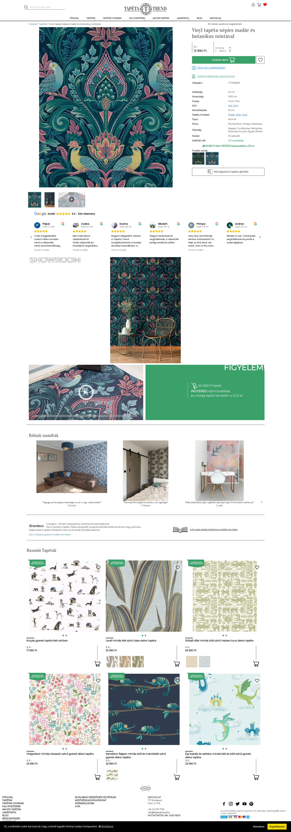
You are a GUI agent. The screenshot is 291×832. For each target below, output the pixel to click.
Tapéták (43, 24)
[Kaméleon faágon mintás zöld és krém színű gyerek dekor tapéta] (112, 775)
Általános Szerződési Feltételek (95, 797)
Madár (231, 114)
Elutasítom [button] (258, 826)
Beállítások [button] (107, 826)
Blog (5, 815)
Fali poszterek (11, 806)
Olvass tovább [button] (41, 250)
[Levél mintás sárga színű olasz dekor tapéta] (125, 661)
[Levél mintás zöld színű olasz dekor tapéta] (138, 661)
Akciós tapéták (11, 809)
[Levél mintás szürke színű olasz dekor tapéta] (112, 661)
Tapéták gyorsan (13, 803)
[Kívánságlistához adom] (260, 60)
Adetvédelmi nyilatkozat (90, 800)
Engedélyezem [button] (277, 826)
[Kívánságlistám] (265, 5)
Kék (230, 105)
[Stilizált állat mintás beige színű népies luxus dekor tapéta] (191, 661)
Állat (238, 114)
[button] (260, 237)
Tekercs (222, 51)
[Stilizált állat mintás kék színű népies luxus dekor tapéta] (204, 661)
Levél (244, 114)
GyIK (77, 806)
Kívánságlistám (84, 803)
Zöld (235, 105)
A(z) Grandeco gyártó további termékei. (50, 534)
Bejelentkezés (11, 818)
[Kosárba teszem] (97, 664)
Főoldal (33, 24)
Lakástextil (9, 812)
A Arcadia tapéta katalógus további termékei (213, 529)
